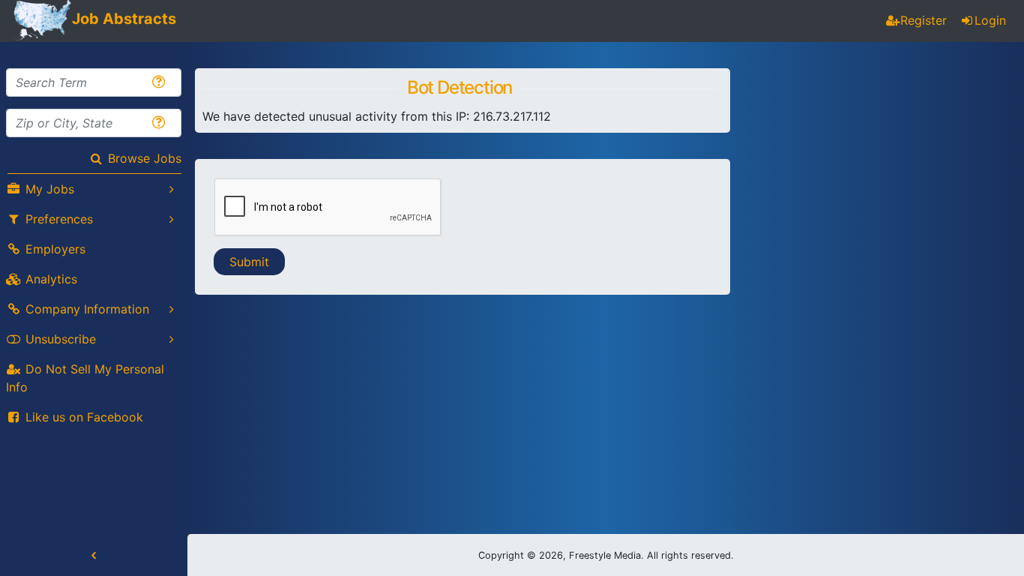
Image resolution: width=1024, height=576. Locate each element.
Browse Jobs (144, 158)
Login (990, 20)
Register (923, 20)
